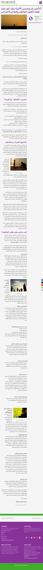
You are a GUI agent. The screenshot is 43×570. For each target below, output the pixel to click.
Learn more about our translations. (30, 558)
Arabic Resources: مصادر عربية (30, 551)
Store (2, 534)
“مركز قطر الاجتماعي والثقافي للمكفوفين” (16, 34)
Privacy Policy (4, 538)
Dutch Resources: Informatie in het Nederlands (31, 555)
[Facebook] (42, 280)
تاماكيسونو (17, 172)
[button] (37, 2)
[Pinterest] (42, 285)
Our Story (3, 532)
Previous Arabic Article (6, 518)
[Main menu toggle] (40, 2)
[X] (42, 282)
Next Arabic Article (37, 518)
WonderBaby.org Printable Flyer (7, 540)
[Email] (42, 290)
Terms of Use (3, 536)
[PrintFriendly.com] (42, 287)
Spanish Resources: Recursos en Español (32, 552)
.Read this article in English (21, 505)
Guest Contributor (38, 17)
